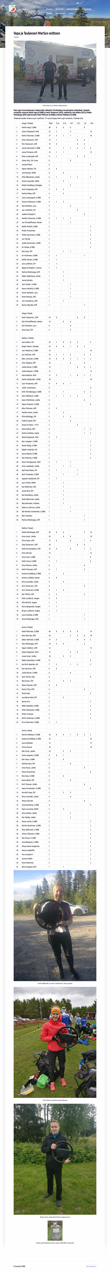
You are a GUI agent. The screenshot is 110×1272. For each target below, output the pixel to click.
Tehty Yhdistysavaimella (91, 1266)
